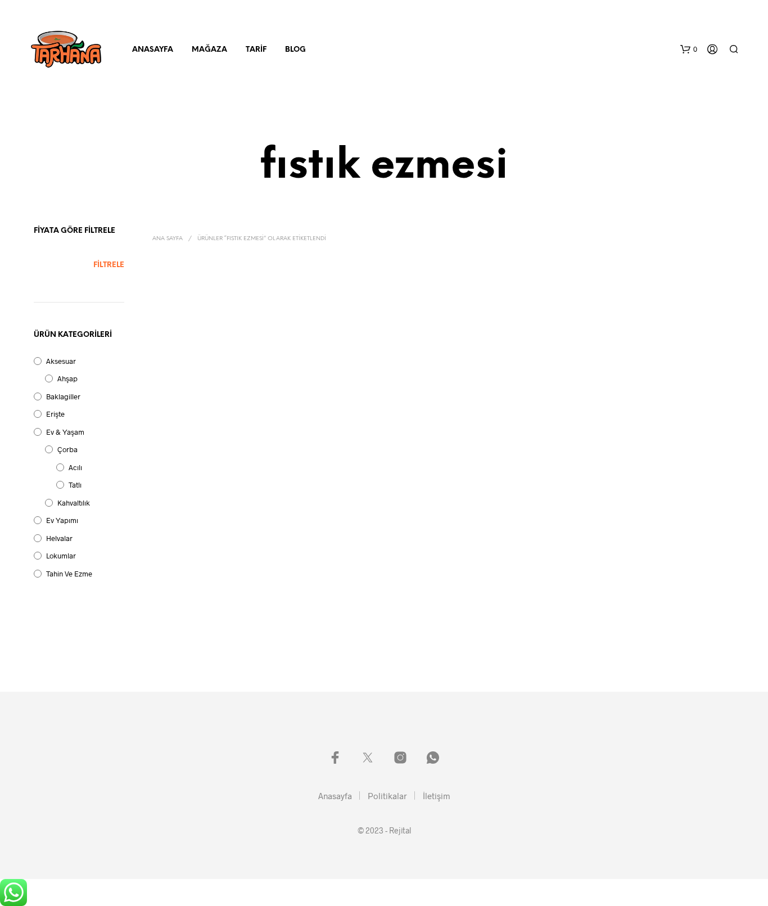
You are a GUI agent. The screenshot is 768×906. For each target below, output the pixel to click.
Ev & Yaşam (65, 431)
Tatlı (75, 484)
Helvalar (59, 538)
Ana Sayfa (167, 239)
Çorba (67, 449)
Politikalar (387, 796)
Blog (295, 49)
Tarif (256, 49)
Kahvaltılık (73, 502)
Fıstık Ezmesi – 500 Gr (190, 413)
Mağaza (209, 49)
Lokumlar (61, 555)
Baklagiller (63, 396)
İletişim (436, 796)
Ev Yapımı (62, 520)
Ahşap (67, 378)
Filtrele (108, 265)
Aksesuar (61, 361)
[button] (688, 49)
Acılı (75, 467)
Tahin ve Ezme (69, 573)
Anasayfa (152, 49)
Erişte (55, 413)
